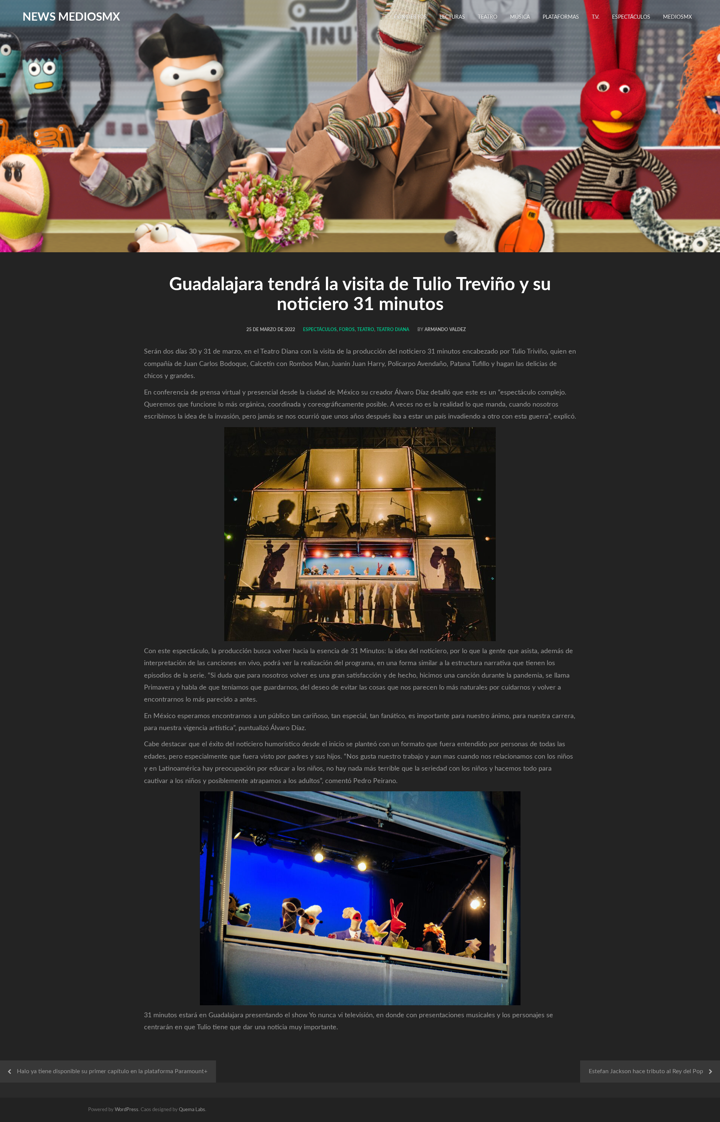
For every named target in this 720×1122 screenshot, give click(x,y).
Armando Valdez (445, 329)
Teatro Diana (392, 329)
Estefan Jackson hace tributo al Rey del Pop (646, 1071)
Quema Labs (192, 1109)
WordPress (126, 1109)
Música (520, 17)
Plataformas (561, 17)
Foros (347, 329)
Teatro (487, 17)
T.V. (595, 17)
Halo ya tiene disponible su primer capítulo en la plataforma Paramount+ (112, 1071)
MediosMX (677, 17)
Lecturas (452, 17)
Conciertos (410, 17)
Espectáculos (631, 17)
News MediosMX (71, 17)
